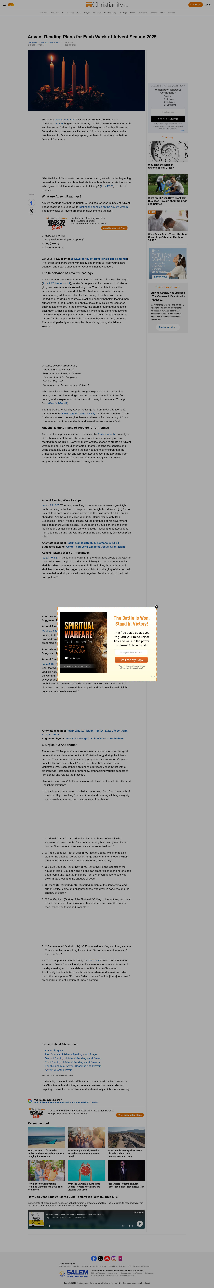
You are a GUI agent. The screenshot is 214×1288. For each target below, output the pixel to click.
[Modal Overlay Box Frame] (107, 644)
